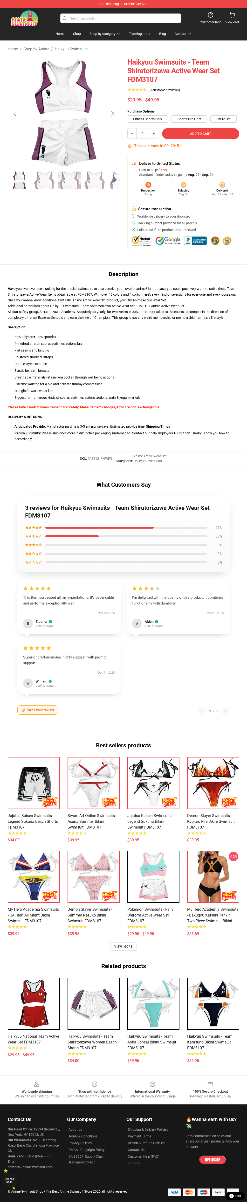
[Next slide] (112, 114)
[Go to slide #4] (94, 180)
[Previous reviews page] (202, 711)
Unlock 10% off (10, 1180)
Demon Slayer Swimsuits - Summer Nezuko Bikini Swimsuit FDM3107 (90, 915)
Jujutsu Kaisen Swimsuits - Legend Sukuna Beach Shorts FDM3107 (33, 821)
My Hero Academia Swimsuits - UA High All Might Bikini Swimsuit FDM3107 (33, 915)
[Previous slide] (15, 114)
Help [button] (238, 1196)
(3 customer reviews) (164, 90)
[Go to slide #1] (19, 180)
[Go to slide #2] (44, 180)
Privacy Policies (80, 1143)
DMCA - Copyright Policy (87, 1150)
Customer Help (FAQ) (143, 1156)
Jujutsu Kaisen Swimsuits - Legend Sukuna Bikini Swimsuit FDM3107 (150, 821)
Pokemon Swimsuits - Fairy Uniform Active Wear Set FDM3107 (150, 915)
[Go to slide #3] (69, 180)
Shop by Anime (36, 49)
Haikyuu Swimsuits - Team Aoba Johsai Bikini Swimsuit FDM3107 (151, 1042)
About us (75, 1129)
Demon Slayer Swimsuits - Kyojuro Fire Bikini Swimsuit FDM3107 (211, 821)
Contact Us (136, 1150)
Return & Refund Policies (146, 1143)
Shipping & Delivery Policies (148, 1129)
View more (123, 946)
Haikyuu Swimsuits (71, 49)
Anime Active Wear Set (149, 300)
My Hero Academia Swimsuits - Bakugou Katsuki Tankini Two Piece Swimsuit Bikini (212, 915)
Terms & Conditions (83, 1136)
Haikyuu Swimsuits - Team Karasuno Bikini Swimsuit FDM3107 (210, 1042)
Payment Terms (139, 1136)
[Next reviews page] (225, 711)
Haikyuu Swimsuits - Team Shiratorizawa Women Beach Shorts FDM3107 (92, 1042)
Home (13, 49)
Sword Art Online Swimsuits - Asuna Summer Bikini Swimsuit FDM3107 (92, 821)
